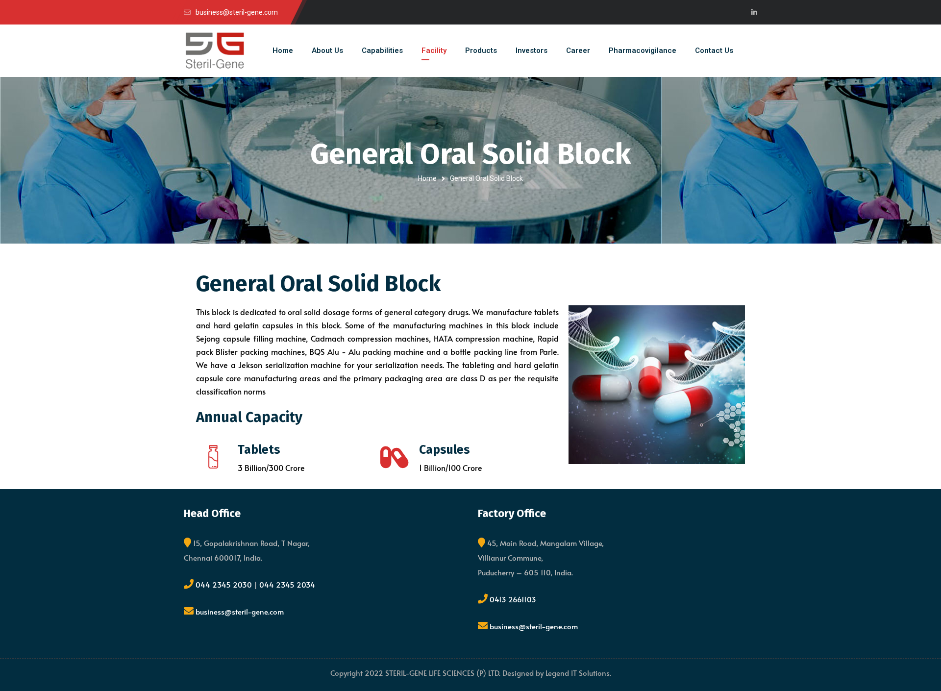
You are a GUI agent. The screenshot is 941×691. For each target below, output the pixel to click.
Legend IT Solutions (577, 672)
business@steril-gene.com (240, 611)
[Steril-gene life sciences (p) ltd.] (215, 50)
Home (427, 178)
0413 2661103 (513, 599)
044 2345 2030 (225, 584)
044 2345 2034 (287, 584)
